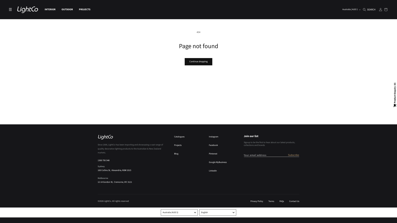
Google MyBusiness (218, 162)
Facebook (213, 145)
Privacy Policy (256, 201)
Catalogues (179, 136)
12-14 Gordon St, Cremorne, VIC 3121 (115, 182)
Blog (176, 153)
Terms (271, 201)
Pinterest (213, 153)
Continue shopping (198, 61)
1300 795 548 (103, 160)
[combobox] (179, 212)
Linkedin (213, 170)
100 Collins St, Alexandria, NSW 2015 (114, 170)
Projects (178, 145)
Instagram (213, 136)
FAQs (281, 201)
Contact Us (294, 201)
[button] (51, 9)
